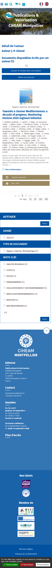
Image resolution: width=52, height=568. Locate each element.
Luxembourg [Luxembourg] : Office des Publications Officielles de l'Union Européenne (25, 148)
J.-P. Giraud (42, 138)
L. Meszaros (24, 131)
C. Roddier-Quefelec (10, 122)
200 (46, 199)
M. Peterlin (31, 126)
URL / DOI (15, 183)
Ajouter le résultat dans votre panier (26, 70)
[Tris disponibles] (26, 65)
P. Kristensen (14, 126)
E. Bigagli (26, 140)
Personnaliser (43, 565)
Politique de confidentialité (26, 554)
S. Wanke (40, 131)
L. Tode (12, 140)
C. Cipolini (13, 145)
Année (7, 230)
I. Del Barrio (28, 124)
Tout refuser (28, 565)
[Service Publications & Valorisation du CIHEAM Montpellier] (9, 15)
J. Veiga (32, 122)
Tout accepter (11, 565)
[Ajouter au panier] (7, 177)
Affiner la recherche (26, 77)
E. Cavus (45, 133)
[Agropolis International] (26, 526)
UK (46, 3)
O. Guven (24, 143)
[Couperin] (26, 534)
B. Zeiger (36, 129)
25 (30, 199)
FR (40, 3)
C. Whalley (21, 129)
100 (40, 199)
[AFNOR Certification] (26, 484)
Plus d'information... (13, 169)
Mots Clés (9, 257)
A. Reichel (44, 124)
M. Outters (13, 147)
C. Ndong (42, 145)
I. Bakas (12, 124)
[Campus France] (26, 493)
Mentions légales (26, 549)
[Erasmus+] (26, 518)
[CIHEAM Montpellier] (26, 345)
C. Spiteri (24, 122)
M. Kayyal (32, 136)
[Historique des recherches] (24, 4)
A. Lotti (28, 145)
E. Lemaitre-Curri (23, 138)
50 (35, 199)
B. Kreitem (40, 143)
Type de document (15, 244)
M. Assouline (41, 122)
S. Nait (12, 133)
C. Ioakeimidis (14, 136)
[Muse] (26, 511)
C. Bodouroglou (28, 133)
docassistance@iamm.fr (15, 393)
